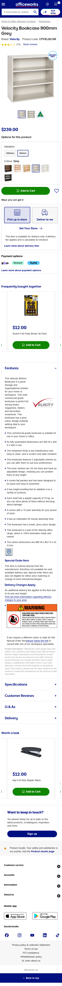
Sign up (32, 833)
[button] (3, 4)
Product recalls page (42, 851)
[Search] (35, 12)
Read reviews (30, 44)
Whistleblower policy (31, 957)
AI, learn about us (31, 961)
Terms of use (31, 949)
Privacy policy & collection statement (31, 945)
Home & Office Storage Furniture (18, 21)
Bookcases (44, 21)
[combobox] (20, 12)
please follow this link (37, 640)
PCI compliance (31, 953)
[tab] (31, 368)
